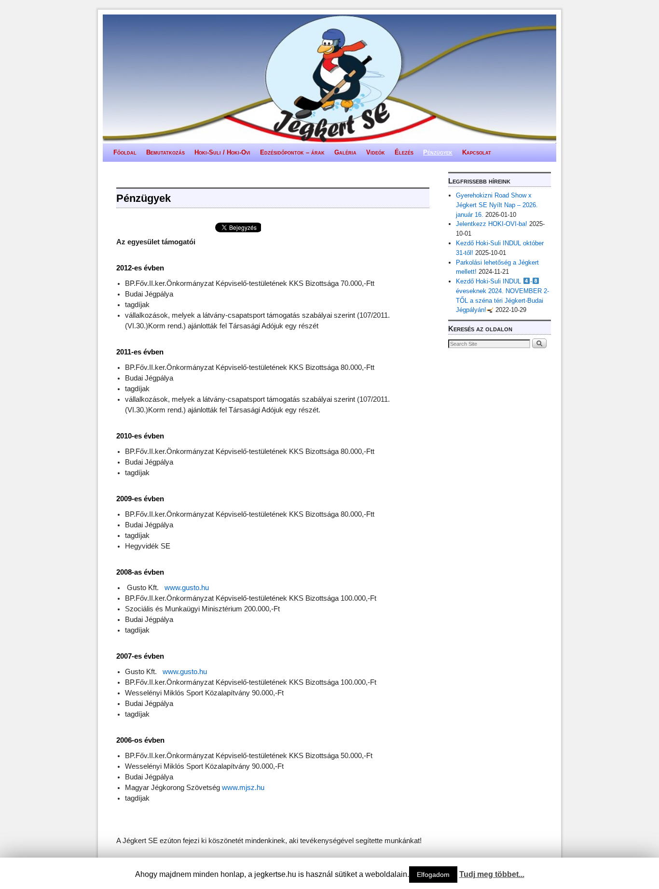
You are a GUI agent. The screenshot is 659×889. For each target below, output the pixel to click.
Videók (375, 152)
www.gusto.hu (187, 588)
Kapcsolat (476, 152)
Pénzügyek (438, 152)
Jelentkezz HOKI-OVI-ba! (491, 223)
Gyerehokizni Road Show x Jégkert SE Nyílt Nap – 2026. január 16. (497, 205)
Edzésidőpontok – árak (292, 152)
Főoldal (125, 152)
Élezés (404, 152)
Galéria (345, 152)
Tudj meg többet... (491, 874)
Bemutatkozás (165, 152)
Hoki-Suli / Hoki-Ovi (222, 152)
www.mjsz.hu (243, 787)
